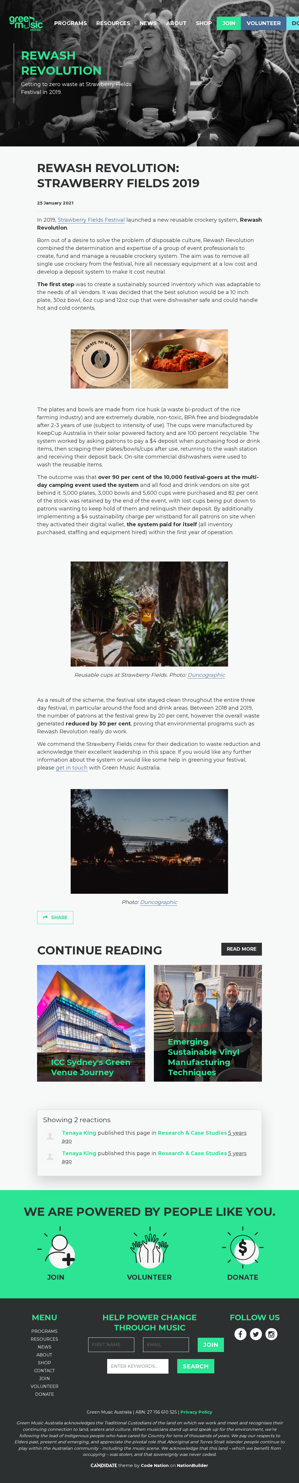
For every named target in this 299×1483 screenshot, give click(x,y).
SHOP (44, 1362)
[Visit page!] (241, 1333)
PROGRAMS (44, 1331)
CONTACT (44, 1370)
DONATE (44, 1394)
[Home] (26, 23)
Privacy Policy (196, 1412)
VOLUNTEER (44, 1386)
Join (228, 23)
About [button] (176, 23)
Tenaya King (79, 1133)
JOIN (44, 1378)
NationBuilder (192, 1465)
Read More (241, 949)
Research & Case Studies (192, 1133)
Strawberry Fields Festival (91, 220)
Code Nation (155, 1465)
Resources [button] (115, 23)
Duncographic (206, 675)
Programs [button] (70, 23)
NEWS (44, 1347)
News (148, 23)
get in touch (72, 768)
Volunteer (264, 23)
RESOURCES (44, 1339)
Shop (204, 23)
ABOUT (44, 1355)
